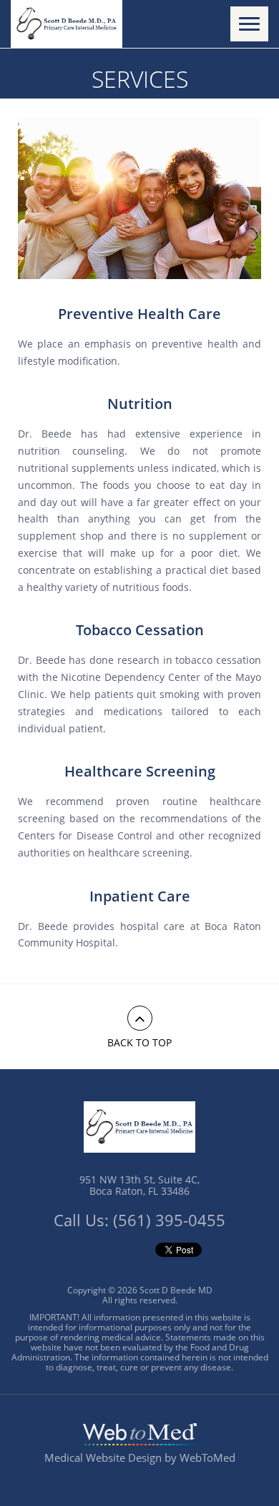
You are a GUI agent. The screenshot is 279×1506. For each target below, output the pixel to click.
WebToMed (207, 1457)
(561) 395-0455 (169, 1219)
